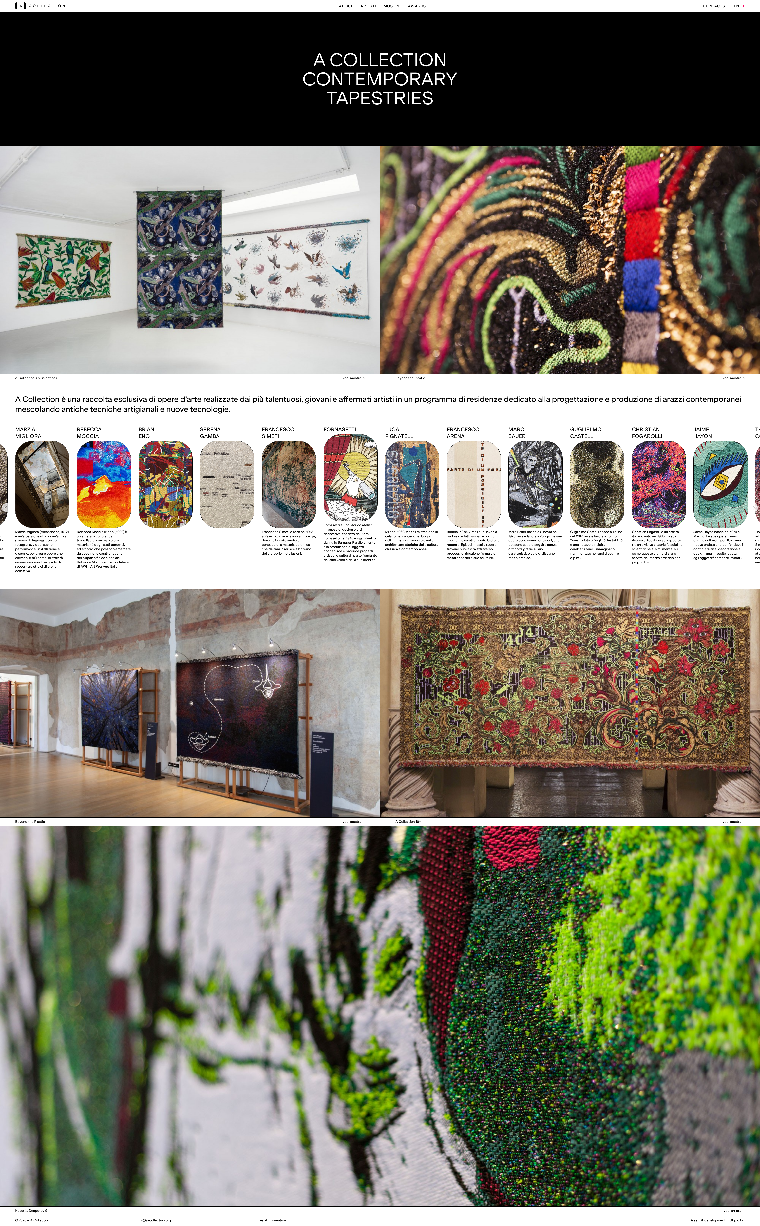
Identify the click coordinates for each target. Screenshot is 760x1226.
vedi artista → (734, 1211)
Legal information (272, 1220)
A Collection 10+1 (408, 822)
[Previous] (6, 507)
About (346, 6)
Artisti (368, 6)
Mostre (392, 6)
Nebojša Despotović (31, 1211)
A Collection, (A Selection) (36, 378)
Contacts (714, 6)
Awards (417, 6)
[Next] (753, 507)
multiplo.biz (735, 1220)
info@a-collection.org (154, 1220)
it (743, 6)
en (736, 6)
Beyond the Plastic (410, 378)
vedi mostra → (354, 378)
